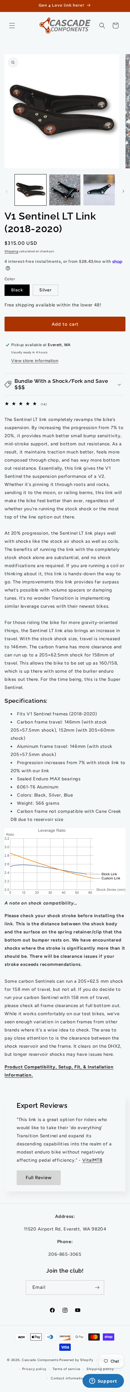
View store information (34, 360)
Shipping (11, 251)
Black (17, 290)
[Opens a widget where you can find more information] (103, 1381)
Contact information (68, 1378)
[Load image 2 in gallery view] (65, 190)
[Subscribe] (97, 1287)
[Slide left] (6, 191)
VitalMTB (92, 1160)
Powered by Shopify (76, 1360)
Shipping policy (100, 1369)
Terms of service (66, 1369)
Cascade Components (40, 1360)
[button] (12, 25)
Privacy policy (34, 1369)
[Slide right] (123, 191)
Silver (45, 290)
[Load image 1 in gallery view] (30, 190)
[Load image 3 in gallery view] (99, 190)
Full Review (39, 1177)
